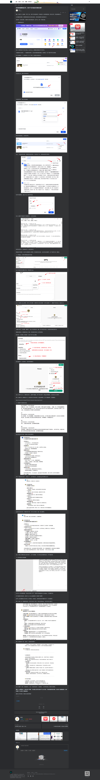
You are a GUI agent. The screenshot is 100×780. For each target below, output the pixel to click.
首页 (16, 1)
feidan (19, 9)
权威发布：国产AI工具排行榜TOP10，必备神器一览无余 (80, 38)
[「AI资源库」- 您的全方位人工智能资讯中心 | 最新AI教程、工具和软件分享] (11, 772)
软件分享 (29, 1)
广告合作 (32, 772)
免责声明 (28, 772)
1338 (22, 719)
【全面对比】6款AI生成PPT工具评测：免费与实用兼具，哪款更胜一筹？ (80, 42)
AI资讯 (19, 1)
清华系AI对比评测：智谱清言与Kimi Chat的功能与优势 (80, 50)
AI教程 (26, 1)
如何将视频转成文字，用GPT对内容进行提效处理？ (29, 8)
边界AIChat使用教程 (79, 45)
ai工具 (23, 1)
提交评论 (65, 750)
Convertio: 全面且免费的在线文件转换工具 (80, 33)
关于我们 (36, 772)
